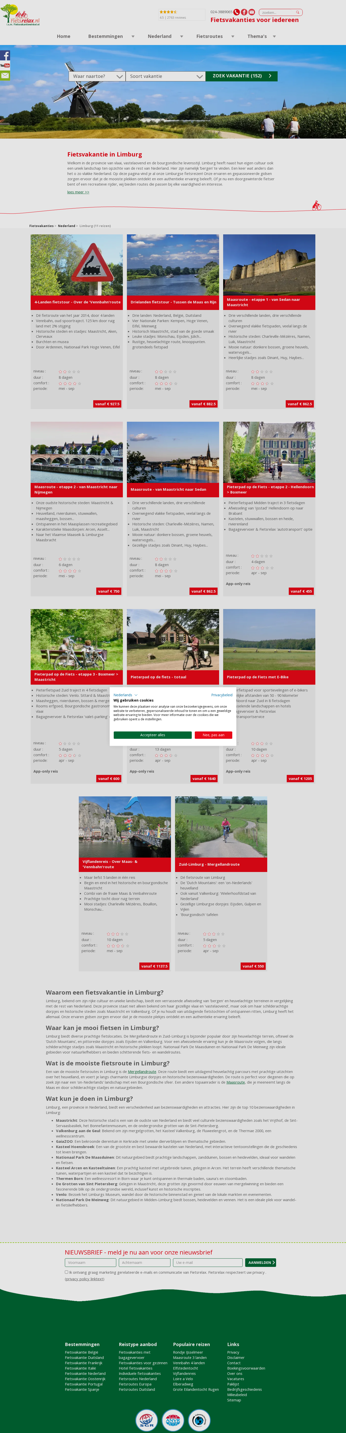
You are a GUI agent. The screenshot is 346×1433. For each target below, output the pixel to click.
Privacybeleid (222, 694)
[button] (125, 695)
